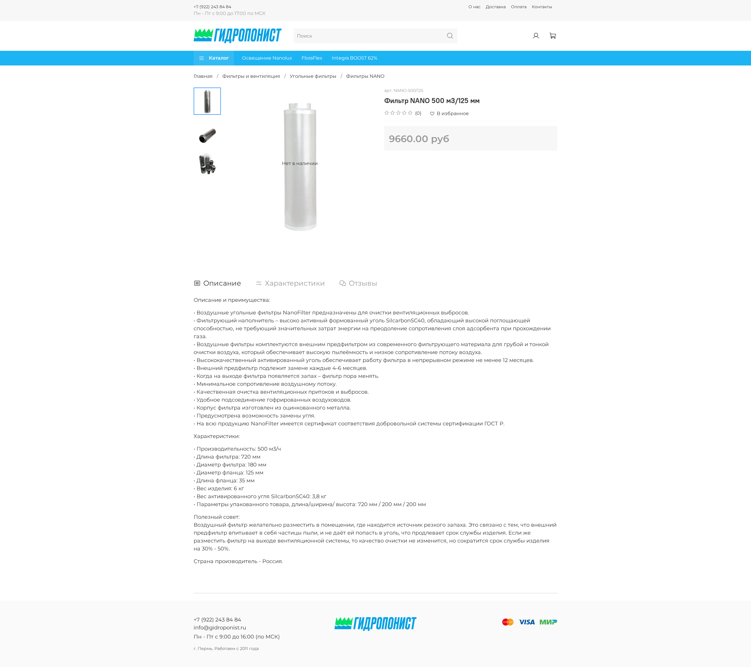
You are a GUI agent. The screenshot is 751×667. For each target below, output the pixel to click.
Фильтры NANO (365, 76)
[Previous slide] (236, 163)
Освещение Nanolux (267, 58)
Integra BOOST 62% (354, 58)
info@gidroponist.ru (220, 627)
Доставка (496, 6)
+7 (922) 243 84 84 (212, 6)
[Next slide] (364, 163)
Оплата (519, 6)
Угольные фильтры (313, 76)
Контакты (542, 6)
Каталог (219, 58)
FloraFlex (312, 58)
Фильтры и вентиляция (251, 76)
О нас (474, 6)
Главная (203, 76)
